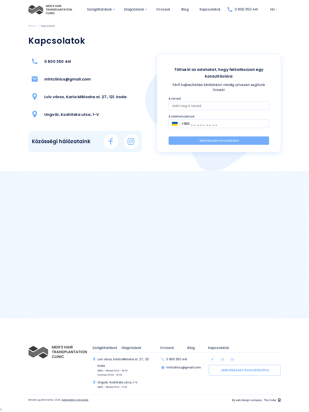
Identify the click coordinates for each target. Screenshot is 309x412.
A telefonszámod (181, 116)
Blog (185, 9)
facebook (212, 359)
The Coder (256, 400)
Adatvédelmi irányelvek (75, 399)
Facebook (111, 141)
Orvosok (163, 9)
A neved (175, 98)
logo (50, 9)
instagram (222, 359)
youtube (232, 359)
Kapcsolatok (210, 9)
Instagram (131, 141)
